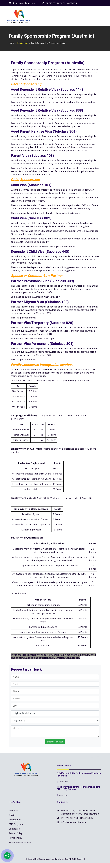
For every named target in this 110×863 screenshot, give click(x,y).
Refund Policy (15, 833)
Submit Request (55, 741)
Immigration (22, 43)
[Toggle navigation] (99, 16)
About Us (13, 810)
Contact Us (14, 828)
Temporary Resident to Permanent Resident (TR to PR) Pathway (78, 788)
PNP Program (16, 824)
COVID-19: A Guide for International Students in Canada (79, 774)
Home (11, 43)
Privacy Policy (15, 837)
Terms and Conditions (20, 842)
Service (12, 815)
